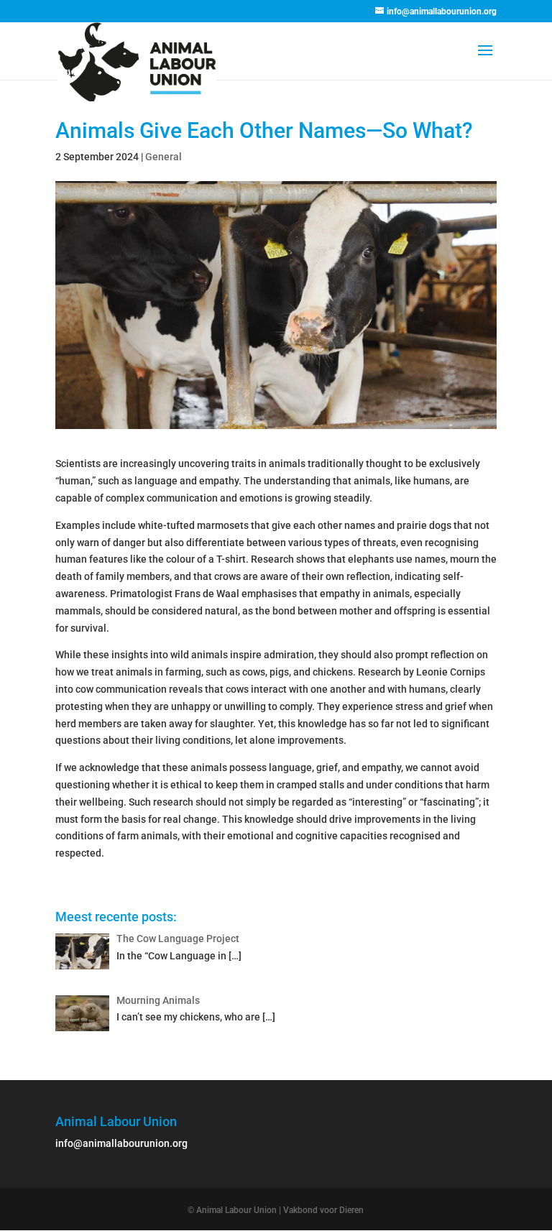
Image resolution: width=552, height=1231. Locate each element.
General (163, 156)
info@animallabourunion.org (121, 1143)
